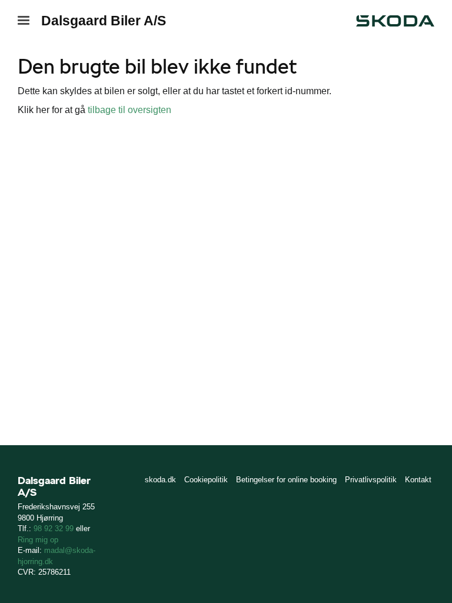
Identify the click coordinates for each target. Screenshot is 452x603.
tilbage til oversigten (129, 110)
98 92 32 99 (54, 528)
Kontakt (418, 479)
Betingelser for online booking (286, 479)
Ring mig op (38, 539)
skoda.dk (160, 479)
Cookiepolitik (206, 479)
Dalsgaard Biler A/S (103, 20)
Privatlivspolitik (371, 479)
